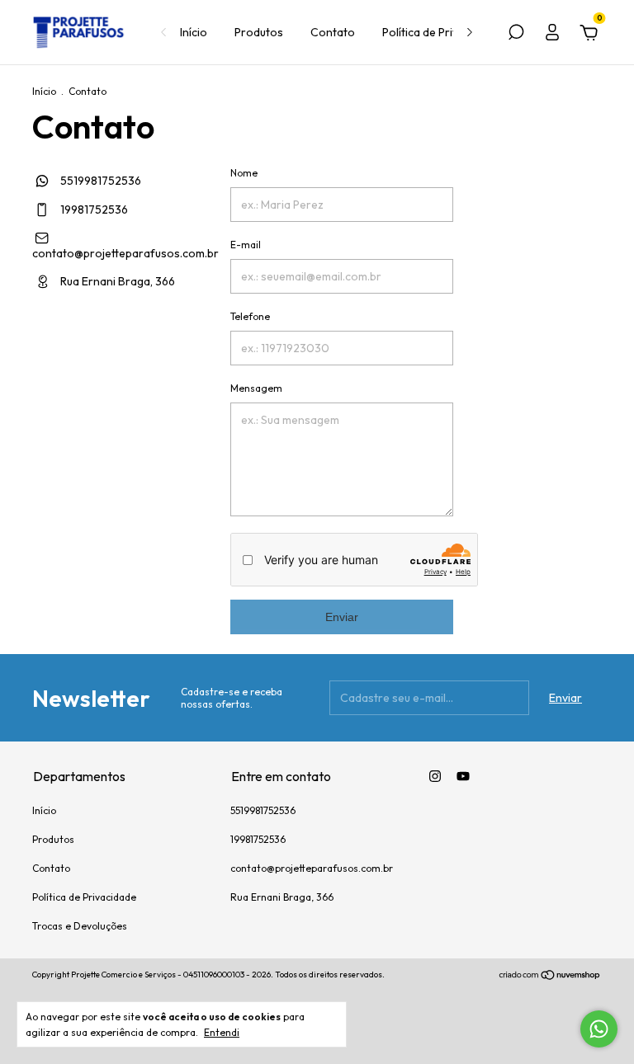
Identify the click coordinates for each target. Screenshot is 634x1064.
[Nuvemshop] (550, 976)
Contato (332, 32)
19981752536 (93, 209)
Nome (244, 173)
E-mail (245, 244)
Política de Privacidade (440, 32)
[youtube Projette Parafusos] (463, 776)
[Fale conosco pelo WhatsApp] (598, 1029)
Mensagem (256, 388)
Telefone (250, 316)
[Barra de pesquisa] (516, 34)
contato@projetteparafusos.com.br (125, 253)
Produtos (258, 32)
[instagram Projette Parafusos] (435, 776)
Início (193, 32)
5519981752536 (99, 180)
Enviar (341, 617)
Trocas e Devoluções (79, 926)
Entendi (221, 1032)
